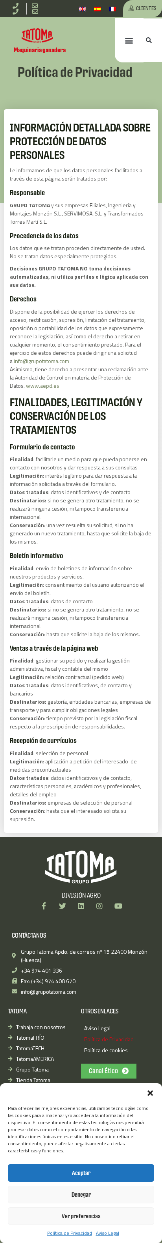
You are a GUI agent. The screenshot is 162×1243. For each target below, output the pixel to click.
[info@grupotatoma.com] (36, 6)
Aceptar (81, 1173)
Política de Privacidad (69, 1233)
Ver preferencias (81, 1216)
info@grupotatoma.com (41, 361)
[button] (150, 1093)
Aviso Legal (107, 1233)
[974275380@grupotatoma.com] (36, 12)
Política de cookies (106, 1050)
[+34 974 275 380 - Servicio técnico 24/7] (16, 12)
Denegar (81, 1194)
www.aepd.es (42, 385)
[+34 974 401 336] (16, 6)
